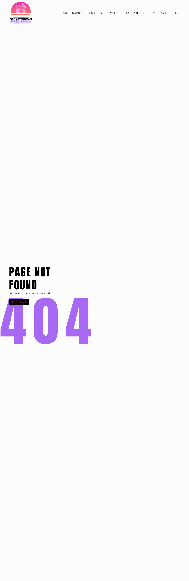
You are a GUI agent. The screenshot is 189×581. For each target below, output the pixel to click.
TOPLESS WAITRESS (161, 13)
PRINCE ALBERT (140, 13)
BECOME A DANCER (96, 13)
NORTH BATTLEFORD (119, 13)
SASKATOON (77, 13)
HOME (64, 13)
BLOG (177, 13)
